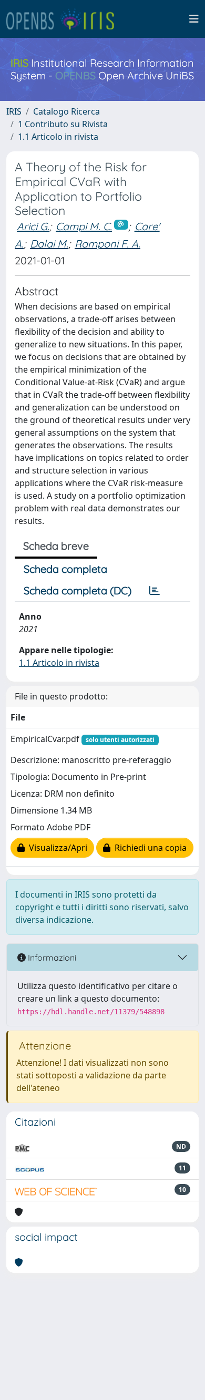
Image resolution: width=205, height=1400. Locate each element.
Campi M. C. (84, 226)
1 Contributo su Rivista (63, 124)
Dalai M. (49, 243)
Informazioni (51, 957)
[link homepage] (64, 19)
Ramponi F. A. (107, 243)
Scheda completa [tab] (65, 568)
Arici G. (33, 226)
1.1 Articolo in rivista (58, 136)
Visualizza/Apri (56, 847)
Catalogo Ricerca (66, 111)
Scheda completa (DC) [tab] (77, 590)
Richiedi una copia (148, 847)
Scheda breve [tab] (56, 545)
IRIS (14, 111)
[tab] (154, 591)
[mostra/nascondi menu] (194, 19)
